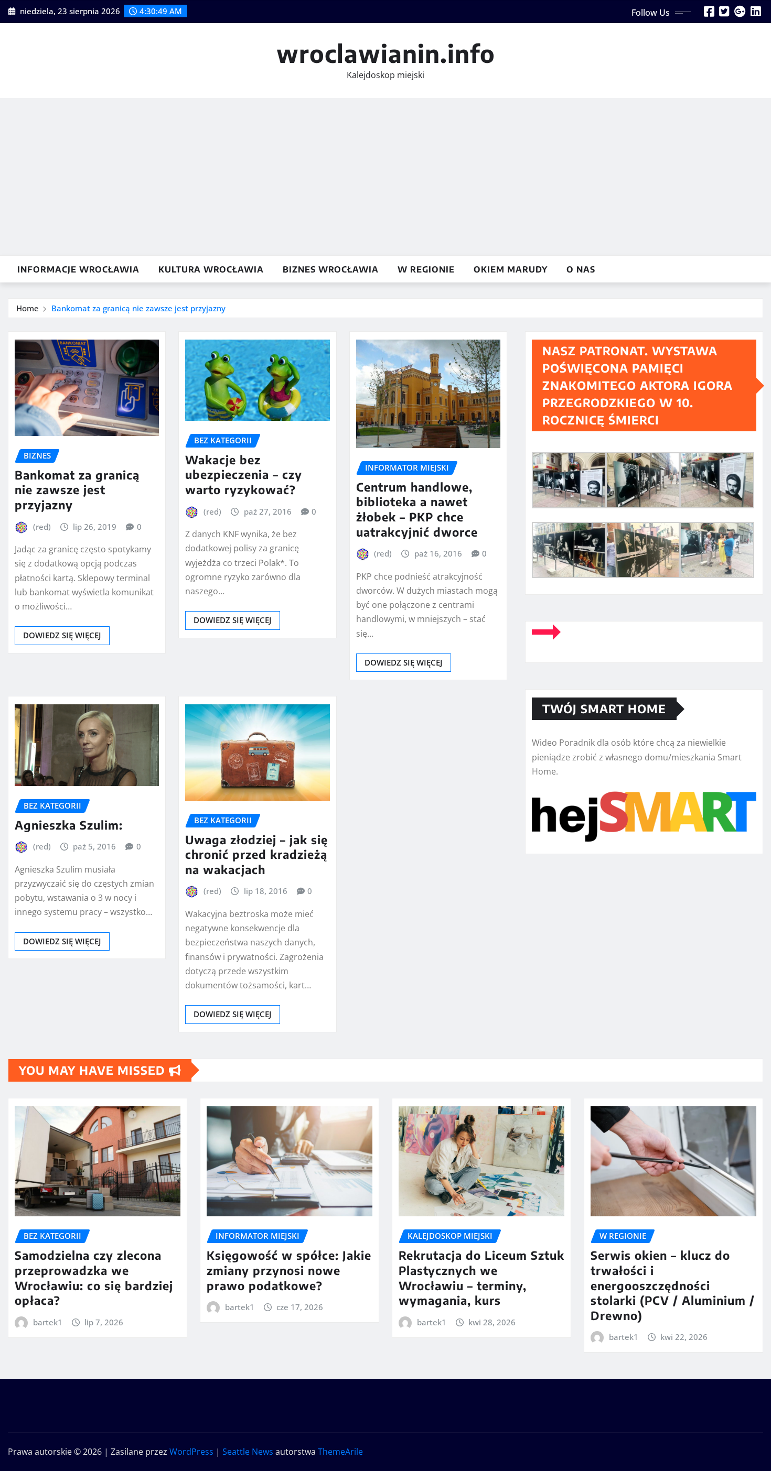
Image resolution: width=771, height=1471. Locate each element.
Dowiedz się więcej (62, 635)
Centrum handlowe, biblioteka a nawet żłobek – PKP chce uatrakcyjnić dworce (417, 509)
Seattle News (247, 1451)
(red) (42, 526)
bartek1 (47, 1322)
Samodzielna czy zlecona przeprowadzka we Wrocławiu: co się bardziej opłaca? (94, 1277)
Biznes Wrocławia (331, 269)
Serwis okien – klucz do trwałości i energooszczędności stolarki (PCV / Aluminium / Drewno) (673, 1285)
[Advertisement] (385, 177)
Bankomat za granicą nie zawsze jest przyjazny (138, 308)
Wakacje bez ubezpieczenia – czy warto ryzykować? (243, 474)
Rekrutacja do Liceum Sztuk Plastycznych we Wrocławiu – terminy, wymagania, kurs (481, 1277)
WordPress (191, 1451)
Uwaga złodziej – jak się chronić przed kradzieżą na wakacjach (256, 854)
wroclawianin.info (385, 53)
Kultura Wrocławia (211, 269)
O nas (580, 269)
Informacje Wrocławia (78, 269)
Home (27, 308)
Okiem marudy (511, 269)
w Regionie (426, 269)
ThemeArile (340, 1451)
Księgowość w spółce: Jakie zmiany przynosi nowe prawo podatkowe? (289, 1270)
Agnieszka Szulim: (69, 825)
